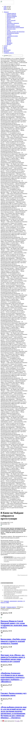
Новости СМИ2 (5, 602)
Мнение (9, 40)
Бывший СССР (11, 17)
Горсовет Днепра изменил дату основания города (14, 694)
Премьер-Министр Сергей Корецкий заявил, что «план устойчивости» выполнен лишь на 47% (14, 624)
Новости (6, 12)
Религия (9, 34)
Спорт (8, 30)
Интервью (9, 43)
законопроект (13, 601)
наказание (6, 601)
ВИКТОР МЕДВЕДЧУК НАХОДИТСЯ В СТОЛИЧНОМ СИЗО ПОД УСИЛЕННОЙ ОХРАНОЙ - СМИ (15, 597)
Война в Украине (11, 14)
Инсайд (9, 44)
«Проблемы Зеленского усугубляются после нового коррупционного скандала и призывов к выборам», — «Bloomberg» (12, 677)
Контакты (6, 51)
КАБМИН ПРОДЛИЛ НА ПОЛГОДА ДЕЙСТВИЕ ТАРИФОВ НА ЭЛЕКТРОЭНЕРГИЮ (14, 587)
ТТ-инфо (17, 721)
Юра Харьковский (22, 575)
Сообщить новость (9, 52)
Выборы (9, 21)
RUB (5, 9)
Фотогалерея (7, 50)
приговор (20, 601)
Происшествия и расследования (15, 27)
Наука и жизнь (11, 24)
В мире (9, 19)
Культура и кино (11, 28)
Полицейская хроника (13, 33)
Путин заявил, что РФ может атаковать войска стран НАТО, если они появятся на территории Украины (14, 559)
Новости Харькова (12, 16)
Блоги (5, 47)
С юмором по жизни (12, 36)
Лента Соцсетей (11, 20)
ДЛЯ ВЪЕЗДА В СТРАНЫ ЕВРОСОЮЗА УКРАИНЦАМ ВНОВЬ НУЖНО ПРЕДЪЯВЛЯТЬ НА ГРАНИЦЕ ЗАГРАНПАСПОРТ (15, 592)
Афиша (9, 37)
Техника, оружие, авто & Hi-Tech (15, 31)
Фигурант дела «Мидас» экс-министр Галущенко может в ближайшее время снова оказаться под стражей (13, 658)
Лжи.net (9, 41)
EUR (5, 8)
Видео (5, 48)
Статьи (5, 45)
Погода (9, 38)
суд (24, 601)
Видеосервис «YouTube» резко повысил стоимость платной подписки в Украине (13, 641)
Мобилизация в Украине (13, 26)
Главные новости (11, 13)
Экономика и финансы (13, 23)
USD (5, 6)
